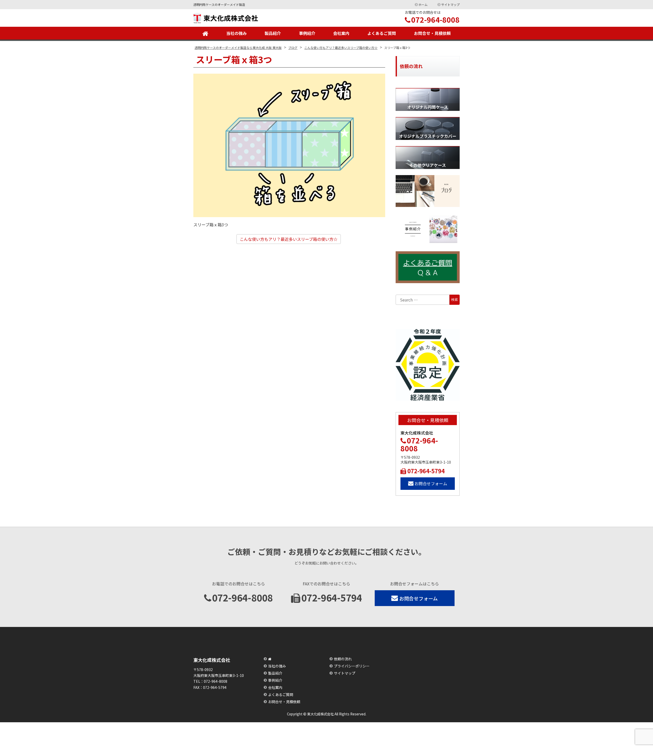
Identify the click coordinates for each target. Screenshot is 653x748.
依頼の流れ (343, 658)
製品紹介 (273, 33)
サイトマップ (450, 4)
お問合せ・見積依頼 (432, 33)
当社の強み (236, 33)
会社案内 (341, 33)
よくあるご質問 (381, 33)
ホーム (423, 4)
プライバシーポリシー (352, 665)
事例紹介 (307, 33)
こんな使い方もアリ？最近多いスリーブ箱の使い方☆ (288, 239)
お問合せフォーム (431, 483)
